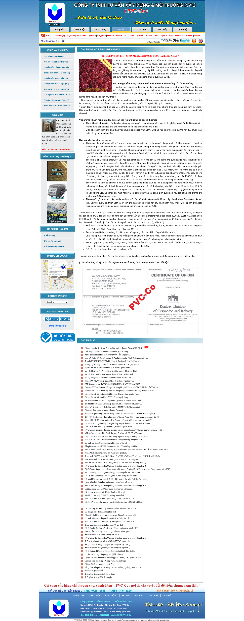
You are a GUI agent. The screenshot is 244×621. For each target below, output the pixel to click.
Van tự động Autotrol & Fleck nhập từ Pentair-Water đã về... (108, 377)
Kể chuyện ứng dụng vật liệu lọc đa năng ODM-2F (105, 492)
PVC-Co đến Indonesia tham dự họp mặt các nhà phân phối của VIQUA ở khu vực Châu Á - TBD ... (124, 430)
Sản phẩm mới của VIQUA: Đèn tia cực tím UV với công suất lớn (111, 446)
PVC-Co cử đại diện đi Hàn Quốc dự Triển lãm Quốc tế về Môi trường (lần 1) (115, 538)
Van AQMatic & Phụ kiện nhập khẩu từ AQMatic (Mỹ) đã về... (110, 374)
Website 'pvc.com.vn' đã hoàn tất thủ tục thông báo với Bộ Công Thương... (114, 433)
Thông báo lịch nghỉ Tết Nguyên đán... (100, 574)
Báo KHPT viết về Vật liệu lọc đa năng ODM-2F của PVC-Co (109, 499)
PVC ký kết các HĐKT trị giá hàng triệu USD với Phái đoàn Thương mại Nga (115, 462)
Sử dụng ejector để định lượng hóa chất (100, 512)
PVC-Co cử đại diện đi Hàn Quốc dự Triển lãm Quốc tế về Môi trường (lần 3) (115, 466)
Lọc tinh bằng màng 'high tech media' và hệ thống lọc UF (107, 518)
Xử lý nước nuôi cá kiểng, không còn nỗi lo (102, 535)
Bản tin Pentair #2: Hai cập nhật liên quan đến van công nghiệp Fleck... (112, 394)
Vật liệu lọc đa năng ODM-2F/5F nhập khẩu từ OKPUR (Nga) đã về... (113, 364)
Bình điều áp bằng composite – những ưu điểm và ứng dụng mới (110, 515)
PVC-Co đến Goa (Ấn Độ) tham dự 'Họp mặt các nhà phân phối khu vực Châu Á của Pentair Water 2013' (126, 450)
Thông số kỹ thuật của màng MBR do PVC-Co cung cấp (107, 541)
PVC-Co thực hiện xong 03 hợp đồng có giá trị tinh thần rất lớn (110, 551)
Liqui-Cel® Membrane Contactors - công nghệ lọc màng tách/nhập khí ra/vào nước (117, 436)
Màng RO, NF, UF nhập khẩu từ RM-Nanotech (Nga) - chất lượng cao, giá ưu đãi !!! (118, 420)
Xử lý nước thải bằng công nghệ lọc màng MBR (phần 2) (107, 544)
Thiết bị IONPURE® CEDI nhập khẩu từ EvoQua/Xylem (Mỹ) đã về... (113, 361)
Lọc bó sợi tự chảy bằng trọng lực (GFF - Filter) (104, 554)
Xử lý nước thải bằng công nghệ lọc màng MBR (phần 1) (107, 548)
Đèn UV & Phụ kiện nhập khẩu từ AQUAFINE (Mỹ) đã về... (109, 427)
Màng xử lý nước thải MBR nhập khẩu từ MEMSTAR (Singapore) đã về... (114, 407)
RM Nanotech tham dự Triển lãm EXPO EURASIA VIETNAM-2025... (113, 384)
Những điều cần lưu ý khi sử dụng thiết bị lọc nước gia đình (108, 531)
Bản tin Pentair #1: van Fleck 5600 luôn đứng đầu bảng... (107, 397)
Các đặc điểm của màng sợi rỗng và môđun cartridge (105, 561)
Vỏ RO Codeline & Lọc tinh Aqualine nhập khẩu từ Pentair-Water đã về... (114, 400)
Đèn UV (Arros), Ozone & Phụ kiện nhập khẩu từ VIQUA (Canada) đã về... (56, 143)
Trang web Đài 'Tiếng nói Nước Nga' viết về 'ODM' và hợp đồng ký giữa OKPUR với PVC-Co (122, 456)
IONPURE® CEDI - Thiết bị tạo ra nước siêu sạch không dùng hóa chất (113, 440)
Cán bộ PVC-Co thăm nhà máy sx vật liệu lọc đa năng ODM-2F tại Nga (113, 502)
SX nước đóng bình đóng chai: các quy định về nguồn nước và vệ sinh (112, 472)
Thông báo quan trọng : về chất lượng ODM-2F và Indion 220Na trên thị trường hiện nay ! (120, 413)
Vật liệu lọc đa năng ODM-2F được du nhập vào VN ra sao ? (109, 489)
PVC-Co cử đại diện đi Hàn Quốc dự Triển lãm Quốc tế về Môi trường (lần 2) (115, 485)
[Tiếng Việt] (194, 41)
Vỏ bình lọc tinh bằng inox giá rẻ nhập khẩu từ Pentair (106, 443)
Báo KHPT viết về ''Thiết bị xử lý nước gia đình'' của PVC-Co (109, 521)
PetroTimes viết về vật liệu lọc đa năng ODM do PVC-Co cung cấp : (112, 459)
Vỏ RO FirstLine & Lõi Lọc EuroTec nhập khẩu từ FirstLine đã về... (111, 371)
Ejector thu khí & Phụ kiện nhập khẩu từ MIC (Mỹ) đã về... (108, 368)
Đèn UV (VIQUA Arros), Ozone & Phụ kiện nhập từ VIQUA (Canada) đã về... (116, 358)
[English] (200, 41)
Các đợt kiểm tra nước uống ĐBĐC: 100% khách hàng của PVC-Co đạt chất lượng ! (118, 479)
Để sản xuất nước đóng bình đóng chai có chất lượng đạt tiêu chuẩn (111, 476)
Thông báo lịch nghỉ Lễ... (95, 570)
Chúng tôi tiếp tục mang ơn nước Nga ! (100, 564)
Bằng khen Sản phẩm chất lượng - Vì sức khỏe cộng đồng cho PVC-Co (113, 567)
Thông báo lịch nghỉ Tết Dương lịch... (100, 577)
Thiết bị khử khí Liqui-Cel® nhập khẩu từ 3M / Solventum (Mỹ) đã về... (113, 404)
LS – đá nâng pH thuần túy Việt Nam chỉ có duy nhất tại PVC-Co (110, 508)
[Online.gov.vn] (57, 337)
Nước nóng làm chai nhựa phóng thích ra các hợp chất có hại (108, 482)
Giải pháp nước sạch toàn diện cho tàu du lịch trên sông (106, 351)
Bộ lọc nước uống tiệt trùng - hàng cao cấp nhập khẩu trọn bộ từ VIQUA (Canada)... (118, 423)
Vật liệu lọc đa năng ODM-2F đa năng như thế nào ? (105, 495)
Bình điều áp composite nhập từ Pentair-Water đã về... (106, 410)
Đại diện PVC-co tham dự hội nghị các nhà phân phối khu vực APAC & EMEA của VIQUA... (122, 387)
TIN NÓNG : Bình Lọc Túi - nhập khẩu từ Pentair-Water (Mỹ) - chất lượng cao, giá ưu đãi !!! (122, 417)
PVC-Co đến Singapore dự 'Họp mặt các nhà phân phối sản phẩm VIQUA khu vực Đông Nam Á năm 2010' (127, 469)
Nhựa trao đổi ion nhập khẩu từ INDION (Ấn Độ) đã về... (108, 355)
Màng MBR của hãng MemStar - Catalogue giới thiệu (106, 453)
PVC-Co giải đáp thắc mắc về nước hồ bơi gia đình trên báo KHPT (111, 528)
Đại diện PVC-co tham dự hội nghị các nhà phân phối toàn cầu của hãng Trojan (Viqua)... (120, 391)
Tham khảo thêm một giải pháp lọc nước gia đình (104, 525)
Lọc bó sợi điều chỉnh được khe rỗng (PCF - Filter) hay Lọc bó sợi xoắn (113, 558)
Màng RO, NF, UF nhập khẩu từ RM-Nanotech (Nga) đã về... (109, 381)
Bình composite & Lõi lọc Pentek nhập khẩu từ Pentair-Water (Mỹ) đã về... (114, 348)
